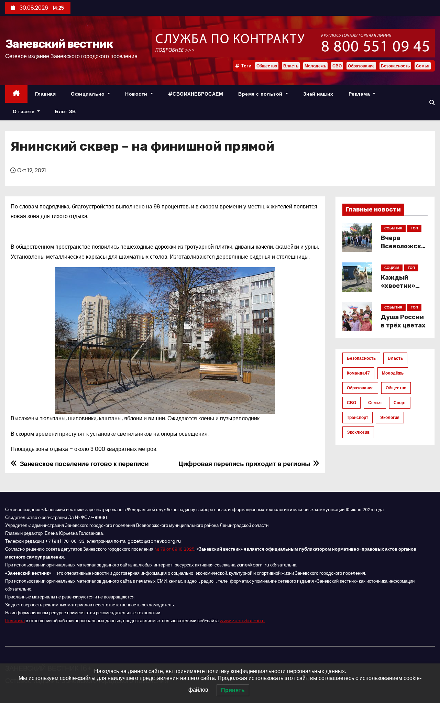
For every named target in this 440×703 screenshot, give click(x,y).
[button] (432, 103)
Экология (389, 417)
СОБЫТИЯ (393, 228)
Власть (290, 66)
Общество (266, 66)
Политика (15, 620)
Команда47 (358, 373)
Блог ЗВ (65, 111)
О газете (24, 111)
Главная (45, 93)
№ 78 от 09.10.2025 (174, 549)
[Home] (16, 94)
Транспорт (357, 417)
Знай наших (318, 93)
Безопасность (395, 66)
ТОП (414, 228)
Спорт (400, 402)
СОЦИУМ (391, 267)
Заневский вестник (59, 44)
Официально (88, 93)
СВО (337, 66)
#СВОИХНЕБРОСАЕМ (195, 93)
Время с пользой (261, 93)
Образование (361, 66)
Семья (422, 66)
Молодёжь (315, 66)
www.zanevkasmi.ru (242, 620)
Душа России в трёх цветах (403, 321)
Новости (137, 93)
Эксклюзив (358, 432)
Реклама (360, 93)
